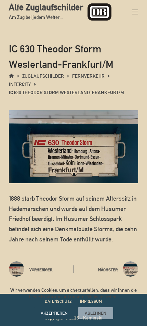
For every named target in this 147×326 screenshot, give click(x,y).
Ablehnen (95, 313)
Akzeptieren (54, 313)
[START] (11, 76)
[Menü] (135, 12)
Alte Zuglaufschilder (46, 7)
